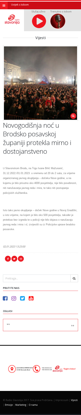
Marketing (20, 404)
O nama (33, 404)
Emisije (9, 404)
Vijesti (74, 400)
